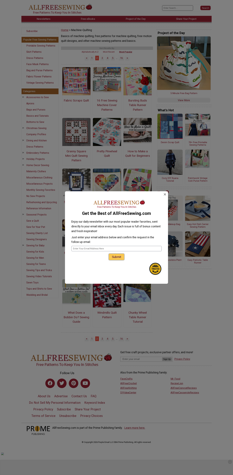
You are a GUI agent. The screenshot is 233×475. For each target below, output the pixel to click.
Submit (116, 257)
